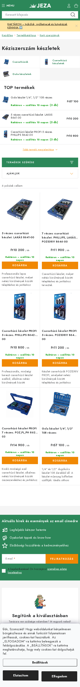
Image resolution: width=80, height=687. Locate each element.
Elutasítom (20, 675)
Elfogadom (59, 676)
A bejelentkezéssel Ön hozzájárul (37, 571)
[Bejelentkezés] (69, 5)
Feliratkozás (61, 559)
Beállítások (40, 662)
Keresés (73, 14)
